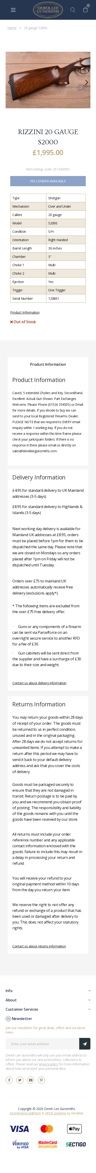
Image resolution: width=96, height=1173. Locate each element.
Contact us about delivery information (39, 683)
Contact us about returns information (39, 946)
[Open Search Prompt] (74, 10)
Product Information (24, 312)
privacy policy (48, 1064)
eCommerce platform (25, 1113)
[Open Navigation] (13, 10)
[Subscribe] (84, 1044)
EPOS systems (55, 1113)
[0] (86, 10)
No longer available (48, 181)
